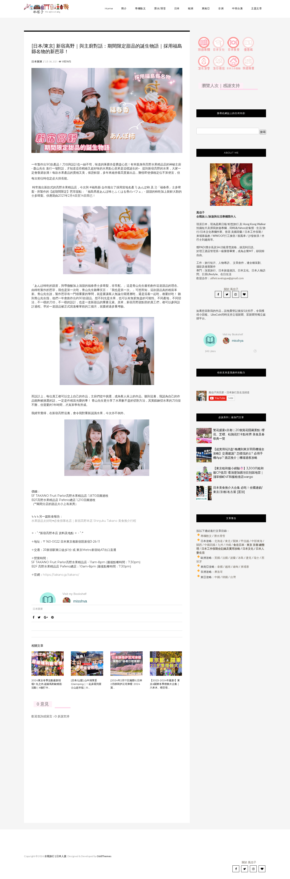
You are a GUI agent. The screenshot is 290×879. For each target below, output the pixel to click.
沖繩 (228, 544)
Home (109, 8)
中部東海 (256, 541)
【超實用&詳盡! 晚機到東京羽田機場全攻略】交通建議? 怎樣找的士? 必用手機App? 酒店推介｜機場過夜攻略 (238, 453)
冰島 (241, 557)
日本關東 (36, 61)
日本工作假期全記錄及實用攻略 (220, 548)
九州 (220, 544)
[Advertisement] (231, 626)
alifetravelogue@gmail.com (227, 278)
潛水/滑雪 (160, 8)
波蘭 (233, 557)
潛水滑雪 (219, 536)
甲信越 (245, 541)
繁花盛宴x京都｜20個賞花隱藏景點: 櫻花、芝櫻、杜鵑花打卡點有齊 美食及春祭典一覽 (239, 434)
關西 (199, 544)
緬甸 (235, 566)
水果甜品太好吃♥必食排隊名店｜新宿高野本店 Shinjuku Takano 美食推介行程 (83, 521)
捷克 (248, 557)
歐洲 (190, 8)
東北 (228, 541)
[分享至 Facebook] (33, 617)
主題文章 (256, 8)
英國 (217, 557)
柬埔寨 (245, 566)
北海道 (218, 541)
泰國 (220, 566)
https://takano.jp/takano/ (61, 575)
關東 (235, 541)
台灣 (233, 577)
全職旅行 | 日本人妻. (55, 856)
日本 (177, 8)
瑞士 (256, 557)
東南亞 (206, 8)
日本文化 (247, 548)
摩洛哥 (218, 571)
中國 (217, 577)
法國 (225, 557)
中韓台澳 (237, 8)
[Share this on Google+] (46, 617)
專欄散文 (140, 8)
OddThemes (104, 856)
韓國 (225, 577)
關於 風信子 (231, 289)
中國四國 (209, 544)
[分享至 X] (39, 617)
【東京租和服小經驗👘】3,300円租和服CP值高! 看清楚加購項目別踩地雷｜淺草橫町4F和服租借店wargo (238, 472)
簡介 (124, 8)
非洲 (221, 8)
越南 (228, 566)
